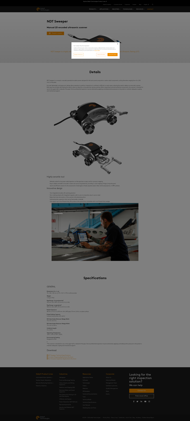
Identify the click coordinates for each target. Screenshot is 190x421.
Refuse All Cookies (101, 54)
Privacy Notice (97, 50)
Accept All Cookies (112, 54)
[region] (95, 50)
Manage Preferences (78, 54)
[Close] (117, 44)
